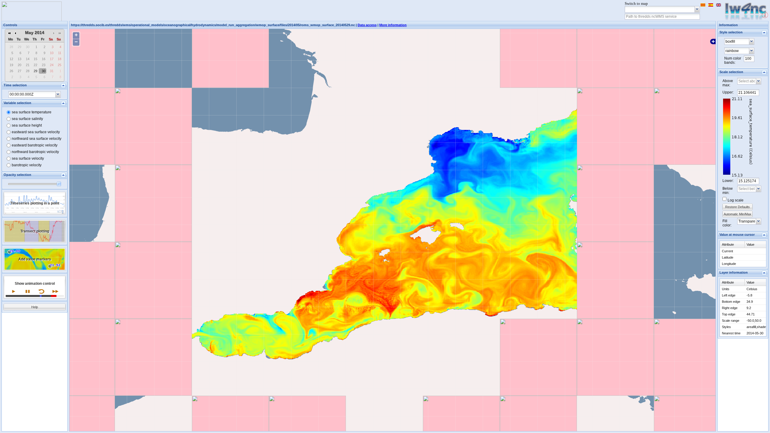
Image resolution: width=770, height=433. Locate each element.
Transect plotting (34, 231)
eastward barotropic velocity (34, 145)
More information (393, 25)
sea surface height (27, 125)
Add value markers (34, 259)
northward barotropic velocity (35, 152)
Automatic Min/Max (737, 214)
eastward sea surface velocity (36, 132)
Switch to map (636, 4)
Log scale (736, 200)
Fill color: (727, 223)
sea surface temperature (31, 112)
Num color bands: (732, 60)
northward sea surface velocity (36, 139)
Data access (367, 25)
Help (34, 307)
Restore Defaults (737, 207)
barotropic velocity (27, 165)
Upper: (728, 92)
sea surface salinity (27, 119)
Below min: (727, 190)
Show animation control (35, 283)
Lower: (728, 181)
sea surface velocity (28, 158)
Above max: (727, 83)
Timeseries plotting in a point (34, 203)
